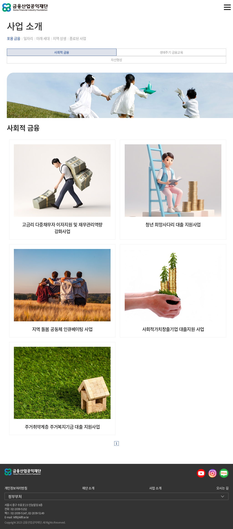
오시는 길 (222, 488)
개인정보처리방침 (16, 488)
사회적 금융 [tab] (61, 52)
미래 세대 (43, 38)
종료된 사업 (77, 38)
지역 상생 (59, 38)
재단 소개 (88, 488)
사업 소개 (155, 488)
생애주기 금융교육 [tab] (171, 52)
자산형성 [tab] (116, 59)
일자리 (28, 38)
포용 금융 (13, 38)
